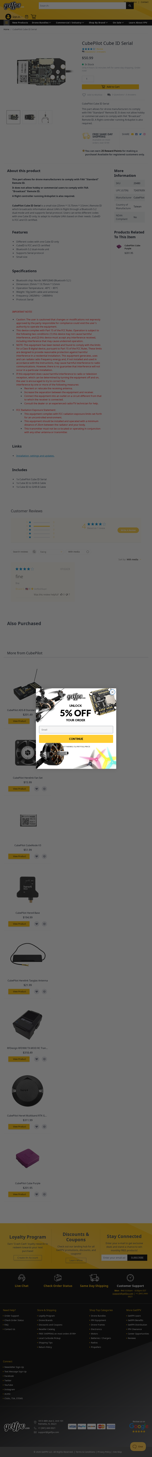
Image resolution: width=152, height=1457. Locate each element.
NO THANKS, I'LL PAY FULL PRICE (76, 746)
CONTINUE (76, 739)
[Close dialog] (112, 692)
